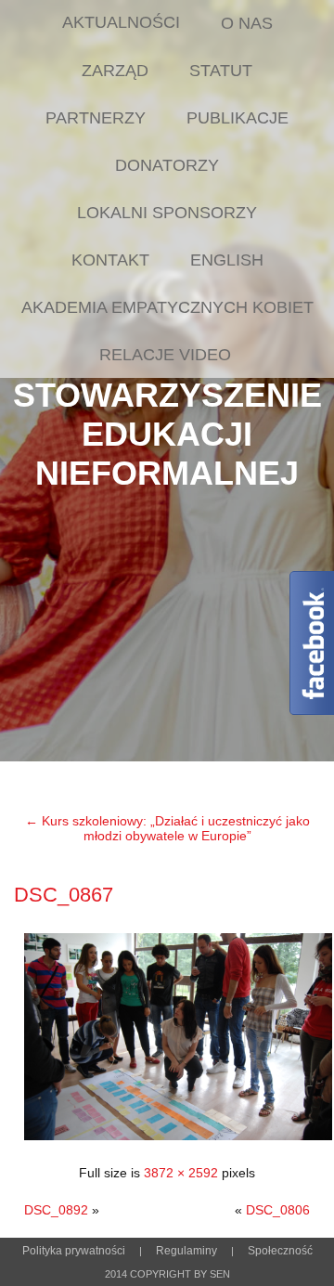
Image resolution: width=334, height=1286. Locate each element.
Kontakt (110, 260)
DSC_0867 (63, 894)
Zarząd (115, 70)
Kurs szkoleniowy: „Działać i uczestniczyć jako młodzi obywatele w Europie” (167, 828)
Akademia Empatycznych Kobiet (167, 307)
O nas (247, 23)
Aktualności (121, 22)
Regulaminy (186, 1250)
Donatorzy (167, 165)
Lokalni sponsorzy (167, 212)
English (226, 260)
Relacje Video (165, 354)
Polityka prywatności (73, 1250)
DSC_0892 (56, 1209)
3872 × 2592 (181, 1172)
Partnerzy (95, 118)
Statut (220, 70)
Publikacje (237, 118)
